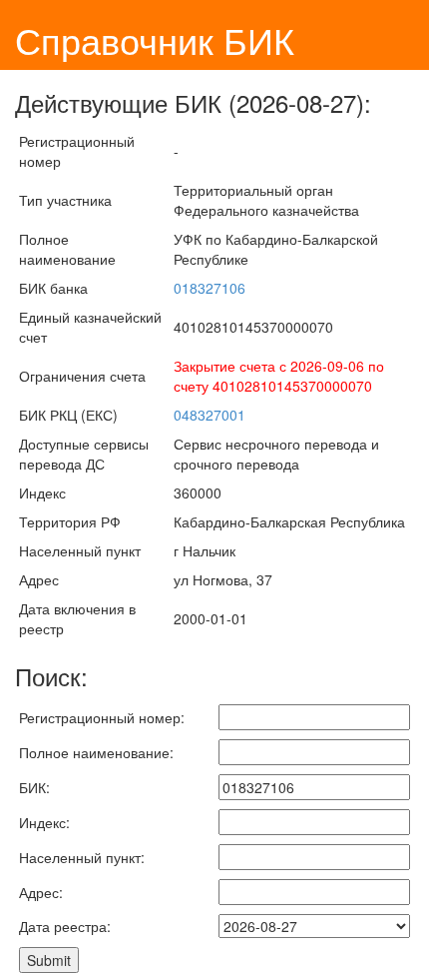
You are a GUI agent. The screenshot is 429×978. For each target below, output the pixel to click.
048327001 (209, 415)
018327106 (209, 288)
